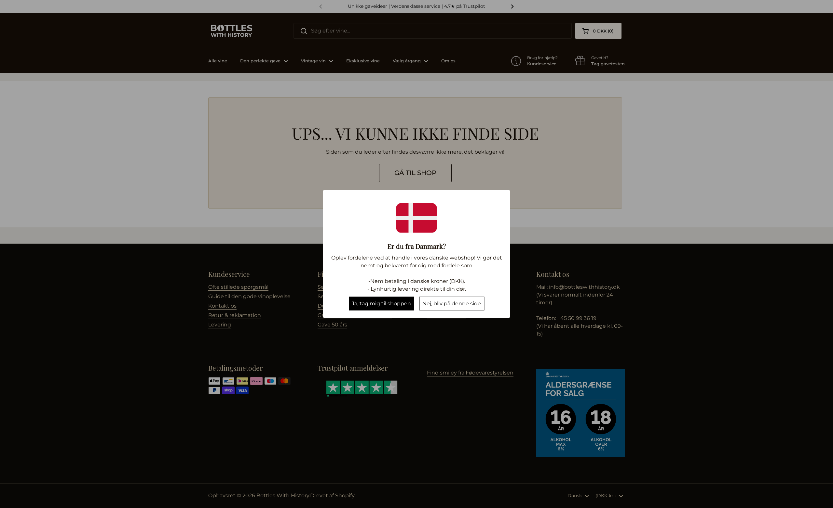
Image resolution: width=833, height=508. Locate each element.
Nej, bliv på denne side (451, 303)
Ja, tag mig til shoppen (381, 303)
